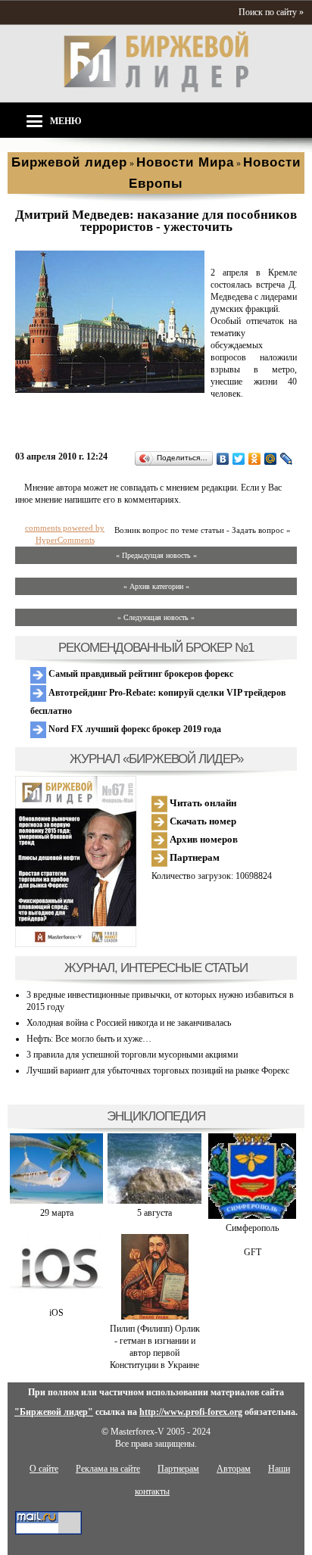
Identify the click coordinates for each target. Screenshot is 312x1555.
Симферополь (252, 1228)
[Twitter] (239, 459)
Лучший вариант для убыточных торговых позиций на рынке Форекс (158, 1070)
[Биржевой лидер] (156, 89)
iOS (56, 1312)
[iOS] (56, 1300)
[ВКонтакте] (223, 459)
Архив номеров (202, 839)
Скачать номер (201, 821)
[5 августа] (154, 1200)
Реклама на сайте (108, 1468)
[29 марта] (56, 1200)
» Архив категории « (156, 586)
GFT (252, 1252)
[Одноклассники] (255, 459)
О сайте (44, 1468)
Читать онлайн (201, 803)
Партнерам (193, 857)
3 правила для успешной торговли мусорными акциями (132, 1054)
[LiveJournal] (287, 459)
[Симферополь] (252, 1216)
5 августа (154, 1213)
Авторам (234, 1468)
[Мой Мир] (271, 459)
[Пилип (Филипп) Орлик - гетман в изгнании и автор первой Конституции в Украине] (155, 1316)
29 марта (56, 1213)
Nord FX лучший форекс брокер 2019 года (133, 729)
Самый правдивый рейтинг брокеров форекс (139, 673)
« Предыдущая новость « (156, 555)
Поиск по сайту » (271, 12)
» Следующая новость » (156, 617)
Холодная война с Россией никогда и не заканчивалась (129, 1022)
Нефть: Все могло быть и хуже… (89, 1038)
